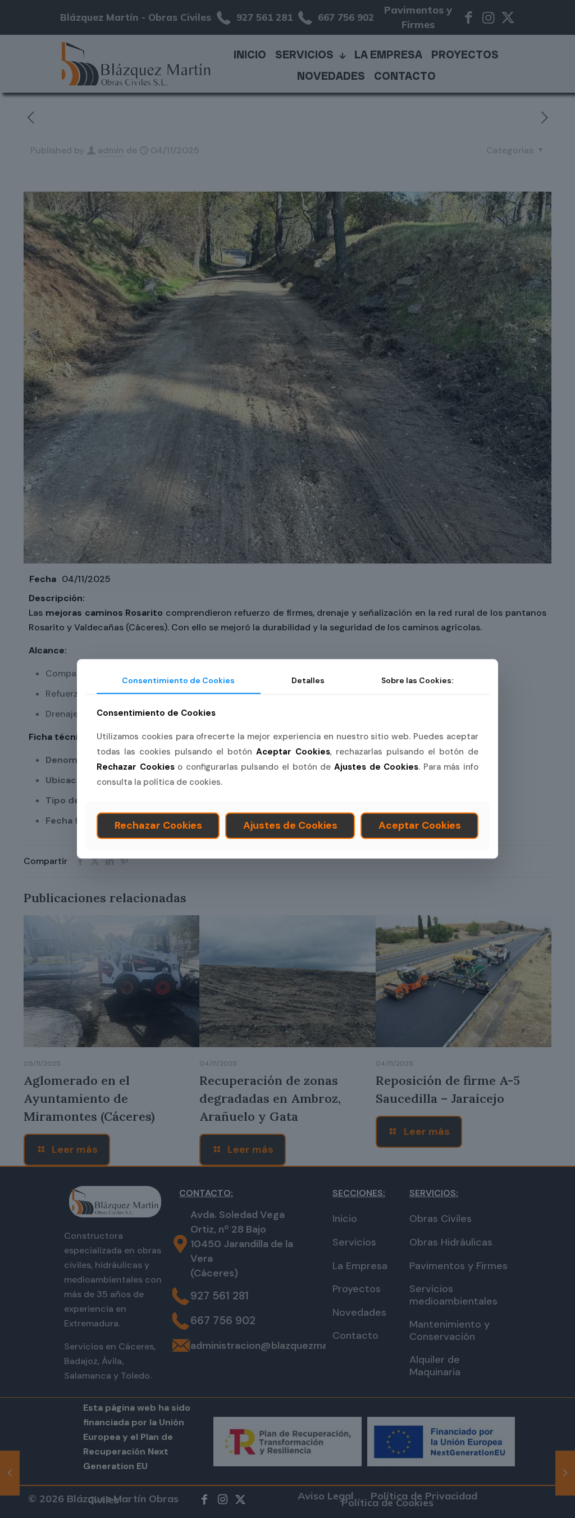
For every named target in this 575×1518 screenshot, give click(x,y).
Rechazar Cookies (158, 825)
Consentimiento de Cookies (178, 680)
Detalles (308, 680)
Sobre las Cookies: (417, 680)
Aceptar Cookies (419, 825)
